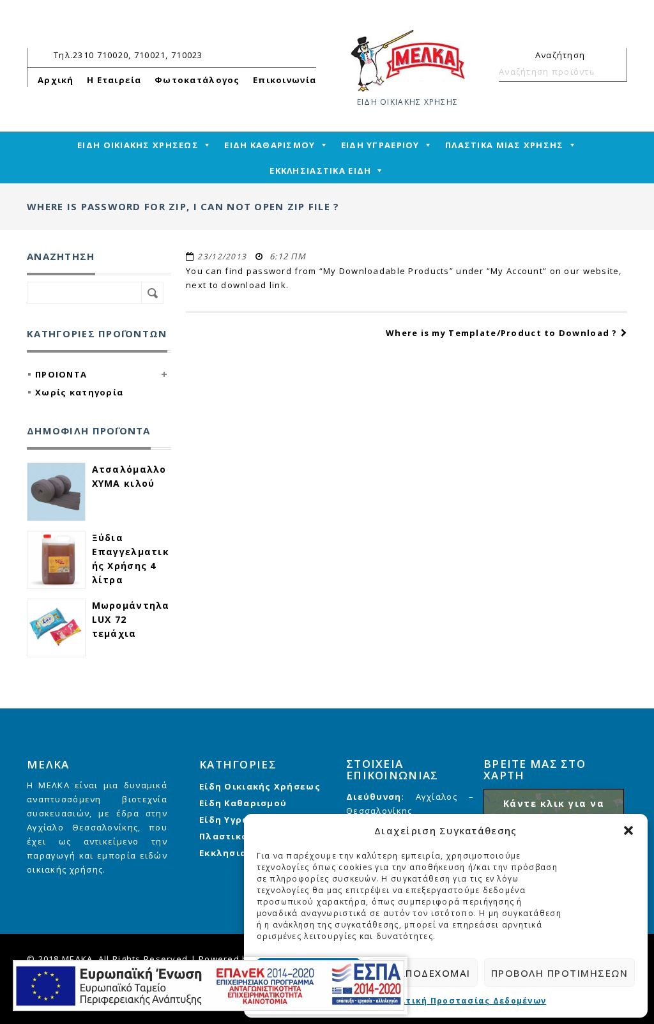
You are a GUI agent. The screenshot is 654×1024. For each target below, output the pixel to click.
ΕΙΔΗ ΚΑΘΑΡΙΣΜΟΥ (269, 145)
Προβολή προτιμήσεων (559, 973)
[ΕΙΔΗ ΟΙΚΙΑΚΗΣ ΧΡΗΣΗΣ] (407, 60)
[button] (628, 830)
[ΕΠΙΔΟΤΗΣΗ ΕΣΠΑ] (208, 985)
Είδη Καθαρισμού (243, 803)
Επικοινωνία (284, 80)
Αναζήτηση (611, 71)
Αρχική (56, 80)
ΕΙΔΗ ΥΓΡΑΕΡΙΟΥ (380, 145)
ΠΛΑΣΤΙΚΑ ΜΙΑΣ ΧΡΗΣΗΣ (504, 145)
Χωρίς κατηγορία (79, 392)
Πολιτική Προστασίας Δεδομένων (464, 1000)
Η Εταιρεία (114, 80)
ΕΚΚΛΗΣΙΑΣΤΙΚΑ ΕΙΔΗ (320, 170)
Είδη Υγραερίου (238, 819)
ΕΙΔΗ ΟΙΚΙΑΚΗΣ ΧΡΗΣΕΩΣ (138, 145)
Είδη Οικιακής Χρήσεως (260, 786)
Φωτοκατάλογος (197, 80)
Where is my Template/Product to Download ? (502, 333)
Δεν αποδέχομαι (422, 973)
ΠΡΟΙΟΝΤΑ (61, 374)
